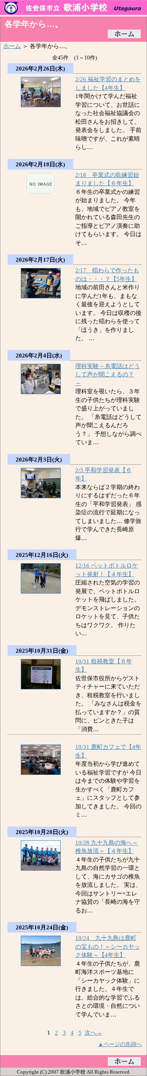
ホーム (12, 46)
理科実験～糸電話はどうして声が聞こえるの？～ (107, 374)
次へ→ (93, 1032)
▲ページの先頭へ (120, 1044)
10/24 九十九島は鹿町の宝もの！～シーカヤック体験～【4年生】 (107, 946)
